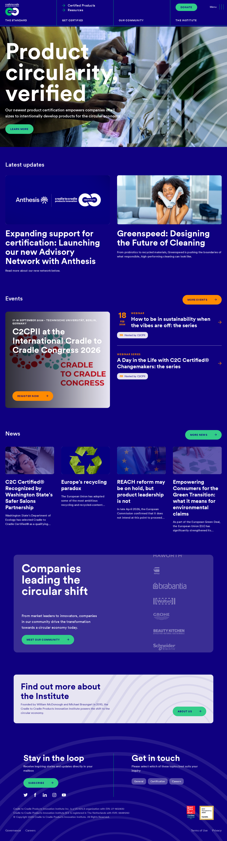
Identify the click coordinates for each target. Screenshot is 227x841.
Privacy (217, 830)
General (138, 781)
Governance (13, 830)
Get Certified (72, 20)
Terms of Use (199, 830)
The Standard (16, 20)
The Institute (186, 20)
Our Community (131, 20)
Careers (176, 781)
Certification (158, 781)
